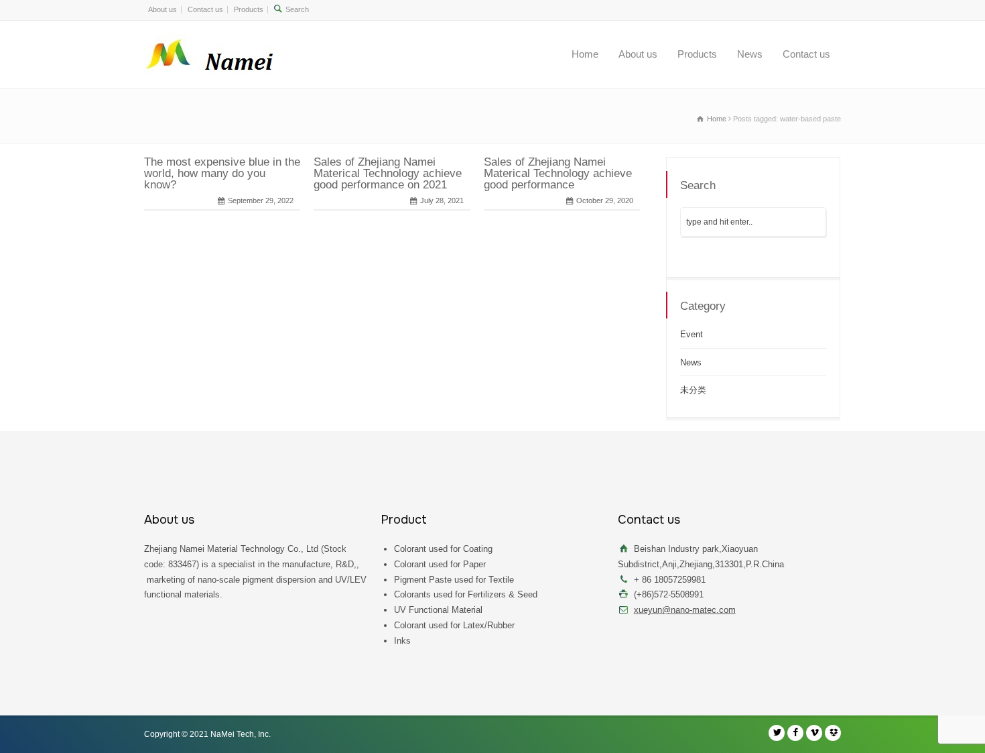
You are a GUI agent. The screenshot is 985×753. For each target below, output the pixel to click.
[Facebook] (795, 733)
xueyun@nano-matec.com (685, 610)
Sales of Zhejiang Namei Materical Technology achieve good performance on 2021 (388, 173)
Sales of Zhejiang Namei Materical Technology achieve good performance (558, 173)
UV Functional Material (438, 610)
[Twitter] (777, 733)
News (750, 54)
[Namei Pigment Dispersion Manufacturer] (220, 54)
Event (691, 334)
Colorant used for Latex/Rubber (454, 625)
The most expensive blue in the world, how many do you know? (222, 173)
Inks (402, 641)
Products (248, 9)
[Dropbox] (833, 733)
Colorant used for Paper (440, 564)
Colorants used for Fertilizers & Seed (465, 594)
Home (585, 54)
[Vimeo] (814, 733)
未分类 (693, 390)
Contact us (205, 9)
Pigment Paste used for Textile (454, 580)
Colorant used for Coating (443, 549)
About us (162, 9)
